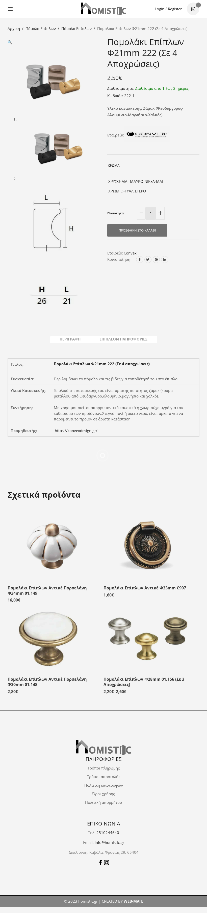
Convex (130, 252)
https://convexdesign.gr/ (76, 430)
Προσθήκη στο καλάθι (137, 230)
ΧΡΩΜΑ (114, 165)
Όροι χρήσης (103, 793)
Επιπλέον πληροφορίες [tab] (123, 338)
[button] (10, 42)
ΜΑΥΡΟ (136, 181)
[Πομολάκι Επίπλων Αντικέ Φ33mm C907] (148, 538)
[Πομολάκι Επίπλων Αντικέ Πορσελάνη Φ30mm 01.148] (52, 629)
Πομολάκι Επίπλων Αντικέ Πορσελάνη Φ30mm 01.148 (47, 673)
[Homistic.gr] (103, 9)
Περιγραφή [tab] (70, 338)
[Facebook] (139, 259)
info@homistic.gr (109, 842)
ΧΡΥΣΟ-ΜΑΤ (118, 181)
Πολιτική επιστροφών (103, 785)
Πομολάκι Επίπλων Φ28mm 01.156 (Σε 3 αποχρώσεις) (144, 673)
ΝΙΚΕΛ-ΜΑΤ (153, 181)
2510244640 (107, 832)
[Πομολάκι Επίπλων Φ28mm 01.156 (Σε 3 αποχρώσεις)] (148, 629)
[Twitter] (147, 259)
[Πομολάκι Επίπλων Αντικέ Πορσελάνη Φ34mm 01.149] (52, 538)
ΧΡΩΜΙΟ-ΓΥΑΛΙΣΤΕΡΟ (126, 190)
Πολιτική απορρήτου (103, 802)
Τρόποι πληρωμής (104, 768)
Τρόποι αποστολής (103, 776)
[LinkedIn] (164, 259)
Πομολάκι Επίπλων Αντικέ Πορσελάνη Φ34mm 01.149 (47, 582)
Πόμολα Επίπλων (40, 28)
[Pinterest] (156, 259)
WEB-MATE (133, 901)
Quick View (91, 514)
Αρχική (14, 28)
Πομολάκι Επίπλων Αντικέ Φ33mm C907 (145, 579)
